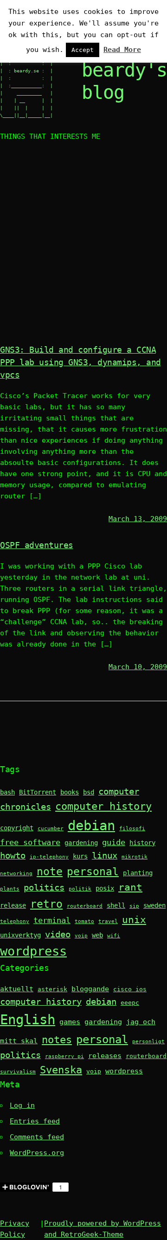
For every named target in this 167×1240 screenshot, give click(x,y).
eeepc (130, 1002)
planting (138, 873)
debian (91, 825)
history (142, 842)
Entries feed (35, 1121)
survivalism (18, 1072)
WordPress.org (37, 1153)
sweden (154, 905)
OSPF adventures (36, 545)
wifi (113, 936)
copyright (16, 828)
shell (116, 905)
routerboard (85, 906)
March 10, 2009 (138, 667)
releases (105, 1056)
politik (80, 889)
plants (9, 889)
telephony (14, 921)
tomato (84, 921)
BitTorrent (37, 792)
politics (44, 887)
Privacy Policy (14, 1229)
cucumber (51, 829)
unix (134, 919)
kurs (80, 856)
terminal (52, 920)
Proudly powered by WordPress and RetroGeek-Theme (102, 1229)
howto (13, 855)
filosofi (132, 829)
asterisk (52, 989)
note (50, 871)
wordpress (33, 951)
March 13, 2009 (138, 519)
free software (30, 842)
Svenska (61, 1070)
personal (93, 871)
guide (113, 842)
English (27, 1019)
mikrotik (135, 857)
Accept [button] (82, 49)
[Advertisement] (83, 244)
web (97, 935)
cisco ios (130, 989)
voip (81, 936)
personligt (148, 1042)
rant (130, 887)
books (69, 792)
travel (108, 921)
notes (57, 1040)
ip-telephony (49, 857)
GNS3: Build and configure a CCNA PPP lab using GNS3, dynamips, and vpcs (80, 362)
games (69, 1022)
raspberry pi (64, 1056)
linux (104, 855)
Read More (122, 49)
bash (7, 792)
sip (134, 906)
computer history (103, 806)
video (58, 934)
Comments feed (37, 1137)
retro (46, 904)
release (13, 905)
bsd (88, 792)
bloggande (90, 989)
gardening (81, 842)
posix (105, 888)
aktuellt (16, 989)
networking (16, 874)
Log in (22, 1105)
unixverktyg (20, 935)
